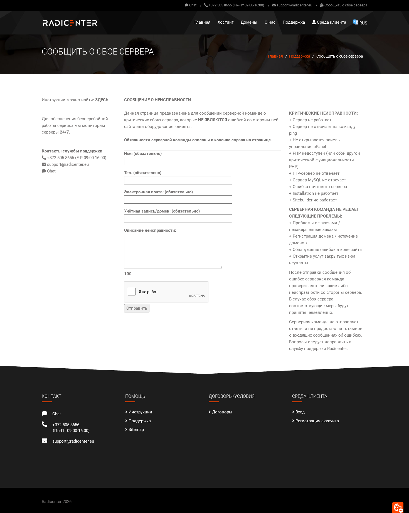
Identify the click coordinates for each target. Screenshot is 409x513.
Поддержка (294, 22)
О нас (270, 22)
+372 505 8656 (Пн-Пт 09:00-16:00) (236, 5)
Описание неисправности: (150, 252)
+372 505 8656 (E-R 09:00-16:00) (76, 157)
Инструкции (140, 412)
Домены (249, 22)
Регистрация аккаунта (317, 420)
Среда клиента (331, 22)
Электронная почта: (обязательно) (158, 191)
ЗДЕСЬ (101, 99)
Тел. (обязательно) (142, 172)
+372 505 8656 (64, 424)
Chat (192, 5)
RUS (363, 23)
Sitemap (136, 429)
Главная (202, 22)
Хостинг (225, 22)
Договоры (222, 412)
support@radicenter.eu (294, 5)
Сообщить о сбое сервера (345, 5)
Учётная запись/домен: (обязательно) (162, 211)
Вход (300, 412)
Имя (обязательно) (143, 153)
